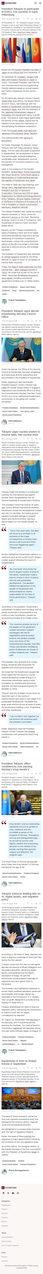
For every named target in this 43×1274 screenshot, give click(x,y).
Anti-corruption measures (10, 1245)
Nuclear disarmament (27, 747)
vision (4, 233)
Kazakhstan (6, 290)
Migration (23, 1040)
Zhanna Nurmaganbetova (18, 1170)
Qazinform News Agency (27, 32)
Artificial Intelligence (8, 1044)
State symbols (6, 1241)
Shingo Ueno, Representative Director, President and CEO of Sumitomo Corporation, (18, 190)
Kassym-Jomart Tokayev (27, 287)
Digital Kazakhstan (27, 1044)
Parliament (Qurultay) (9, 1037)
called (4, 388)
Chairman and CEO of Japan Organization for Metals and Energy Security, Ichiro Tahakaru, (21, 196)
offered (31, 731)
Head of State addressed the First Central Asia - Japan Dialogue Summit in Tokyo (21, 270)
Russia (14, 290)
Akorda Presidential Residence (29, 408)
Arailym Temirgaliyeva (17, 300)
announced (32, 862)
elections (34, 1020)
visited (5, 101)
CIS (38, 290)
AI (18, 1044)
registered (17, 1028)
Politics (4, 294)
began (34, 1152)
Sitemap (4, 1257)
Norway (22, 877)
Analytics (5, 1217)
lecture (15, 217)
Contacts (5, 1261)
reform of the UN (9, 244)
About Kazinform (7, 1237)
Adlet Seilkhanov (15, 421)
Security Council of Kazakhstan (11, 415)
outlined (28, 1136)
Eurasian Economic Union (26, 290)
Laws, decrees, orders (27, 411)
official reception (11, 257)
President (21, 1161)
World (4, 1222)
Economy (5, 1213)
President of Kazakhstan (9, 287)
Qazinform (37, 332)
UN (37, 747)
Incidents (5, 1226)
